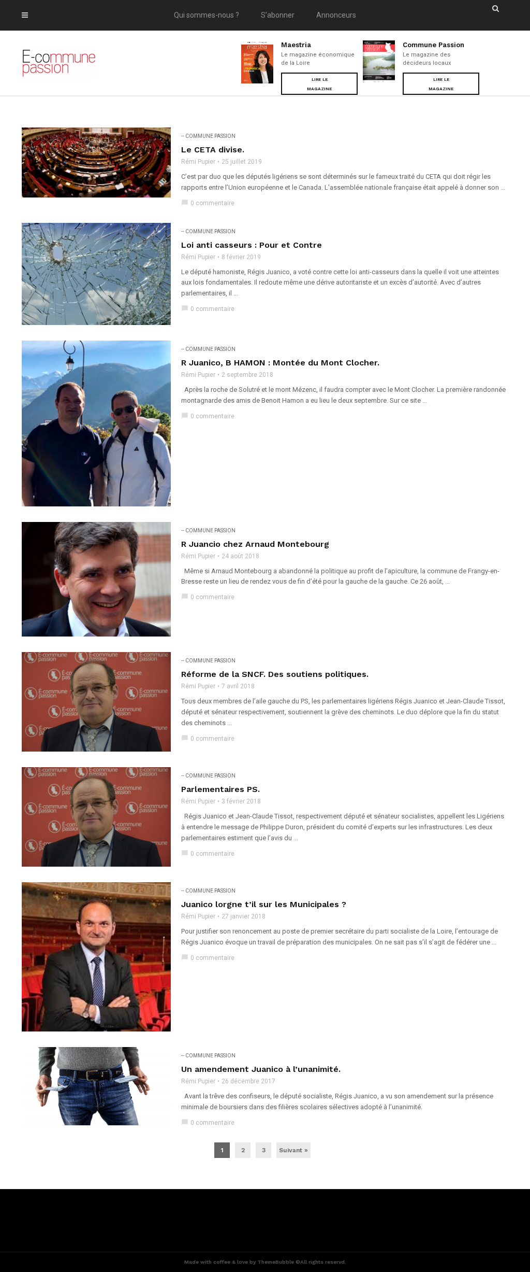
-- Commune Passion (208, 136)
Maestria (296, 45)
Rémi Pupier (198, 161)
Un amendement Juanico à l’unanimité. (261, 1069)
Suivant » (293, 1150)
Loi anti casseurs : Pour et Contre (251, 245)
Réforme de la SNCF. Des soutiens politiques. (275, 674)
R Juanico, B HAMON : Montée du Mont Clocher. (280, 363)
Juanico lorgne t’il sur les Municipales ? (263, 904)
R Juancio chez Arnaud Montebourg (255, 544)
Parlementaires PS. (220, 789)
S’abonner (278, 15)
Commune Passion (433, 45)
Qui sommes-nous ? (206, 15)
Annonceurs (336, 15)
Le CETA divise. (212, 149)
